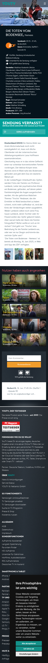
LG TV (4, 625)
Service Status (8, 483)
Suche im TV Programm (12, 508)
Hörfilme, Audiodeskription (13, 557)
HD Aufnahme (8, 550)
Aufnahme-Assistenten (12, 540)
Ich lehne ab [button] (29, 649)
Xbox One (6, 615)
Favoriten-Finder (9, 547)
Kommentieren (24, 365)
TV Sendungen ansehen (12, 501)
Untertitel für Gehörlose (12, 554)
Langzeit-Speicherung (11, 544)
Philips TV (6, 628)
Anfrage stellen (8, 658)
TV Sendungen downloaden (14, 504)
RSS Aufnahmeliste (10, 561)
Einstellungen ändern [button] (28, 654)
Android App (7, 579)
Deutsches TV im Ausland (13, 564)
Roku (4, 612)
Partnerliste (7, 590)
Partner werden (9, 594)
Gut (20, 372)
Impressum (7, 533)
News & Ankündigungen (12, 479)
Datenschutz (7, 529)
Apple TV (6, 608)
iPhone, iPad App (9, 575)
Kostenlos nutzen (9, 514)
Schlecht (27, 372)
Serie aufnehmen (25, 131)
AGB (4, 526)
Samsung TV (7, 622)
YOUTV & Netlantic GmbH (13, 486)
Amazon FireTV (8, 602)
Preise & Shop (8, 511)
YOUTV (8, 3)
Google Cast (7, 618)
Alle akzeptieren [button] (29, 643)
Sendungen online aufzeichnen (15, 498)
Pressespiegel (8, 643)
